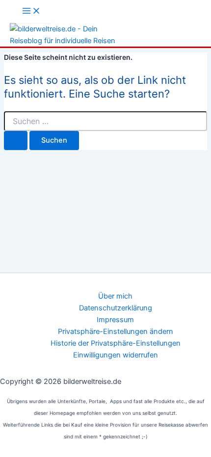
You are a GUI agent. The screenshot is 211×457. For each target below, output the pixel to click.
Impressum (115, 319)
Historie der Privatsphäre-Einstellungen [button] (116, 343)
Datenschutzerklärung (115, 308)
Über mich (115, 296)
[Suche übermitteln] (15, 140)
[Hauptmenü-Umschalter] (31, 11)
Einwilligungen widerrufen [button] (115, 355)
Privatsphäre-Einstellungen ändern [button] (115, 331)
